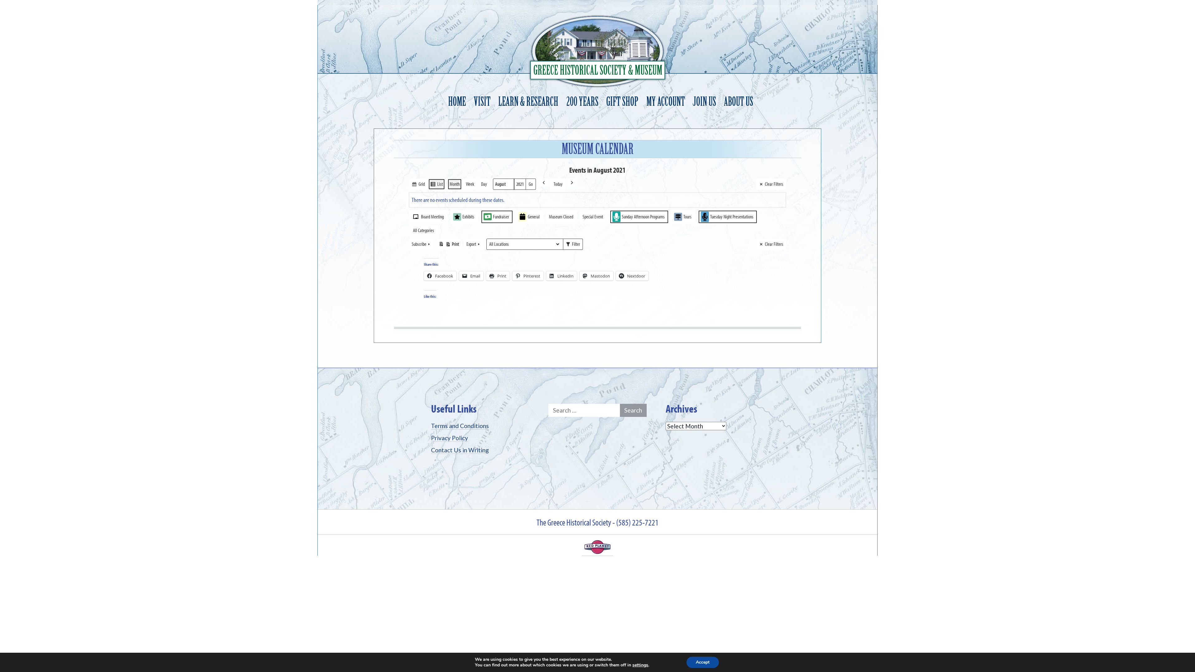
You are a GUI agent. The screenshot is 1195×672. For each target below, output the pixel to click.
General (534, 216)
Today (558, 184)
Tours (687, 216)
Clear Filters (774, 184)
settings (640, 665)
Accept (703, 662)
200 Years (582, 101)
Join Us (704, 101)
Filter (572, 245)
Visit (482, 101)
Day (484, 184)
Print (448, 245)
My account (665, 101)
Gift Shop (622, 101)
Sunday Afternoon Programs (643, 216)
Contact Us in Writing (460, 450)
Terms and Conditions (460, 425)
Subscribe (419, 244)
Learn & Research (528, 101)
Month (455, 184)
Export (471, 244)
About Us (738, 101)
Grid (418, 185)
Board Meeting (432, 216)
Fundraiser (501, 216)
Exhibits (468, 216)
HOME (457, 101)
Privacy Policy (449, 437)
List (436, 185)
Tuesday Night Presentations (731, 216)
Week (470, 184)
